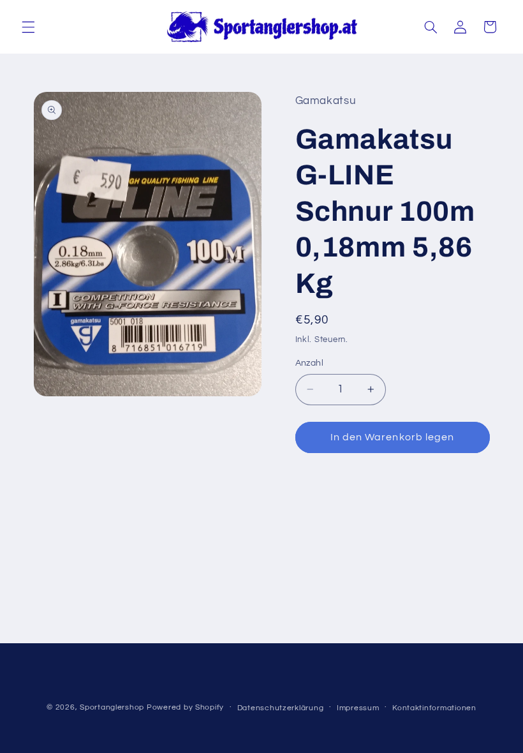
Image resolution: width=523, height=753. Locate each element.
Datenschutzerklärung (280, 708)
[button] (28, 26)
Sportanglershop (112, 707)
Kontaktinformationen (434, 708)
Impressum (358, 708)
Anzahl (309, 363)
